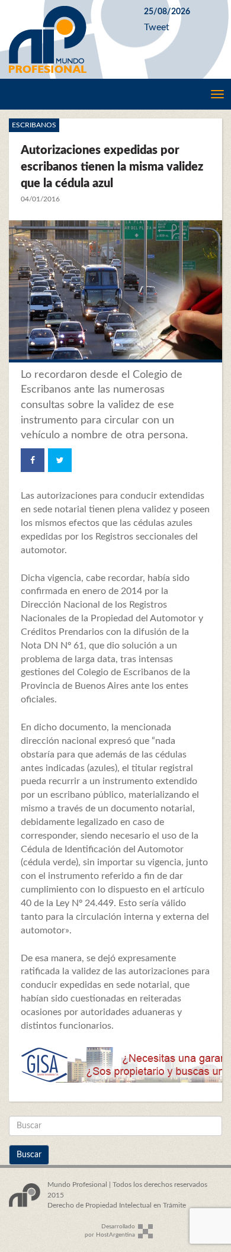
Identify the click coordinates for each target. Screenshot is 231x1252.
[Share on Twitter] (60, 460)
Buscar (29, 1155)
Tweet (156, 27)
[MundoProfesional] (67, 39)
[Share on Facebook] (32, 460)
